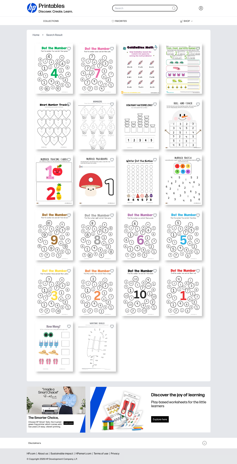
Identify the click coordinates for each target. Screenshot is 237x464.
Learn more (68, 423)
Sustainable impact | (63, 453)
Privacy (115, 453)
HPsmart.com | (85, 453)
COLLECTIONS (51, 21)
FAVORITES (121, 21)
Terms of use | (102, 453)
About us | (44, 453)
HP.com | (32, 453)
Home (36, 34)
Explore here (160, 419)
